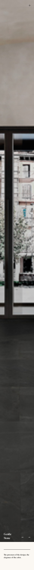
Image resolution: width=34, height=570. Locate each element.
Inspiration (18, 9)
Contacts (17, 17)
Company (17, 6)
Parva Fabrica (17, 12)
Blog (17, 14)
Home (17, 3)
